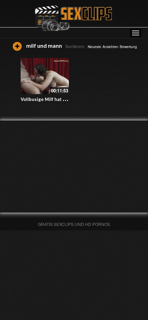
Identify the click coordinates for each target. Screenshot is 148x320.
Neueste (94, 46)
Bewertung (128, 46)
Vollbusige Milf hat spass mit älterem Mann (68, 99)
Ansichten (110, 46)
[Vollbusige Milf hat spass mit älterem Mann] (45, 76)
